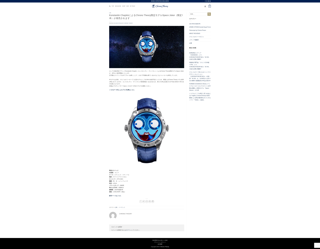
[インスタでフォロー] (206, 1)
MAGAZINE (118, 6)
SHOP (123, 6)
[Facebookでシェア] (140, 201)
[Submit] (209, 14)
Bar (127, 6)
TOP (113, 6)
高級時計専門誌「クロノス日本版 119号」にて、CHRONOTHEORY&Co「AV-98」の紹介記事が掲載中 (199, 65)
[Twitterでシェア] (143, 201)
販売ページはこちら (115, 196)
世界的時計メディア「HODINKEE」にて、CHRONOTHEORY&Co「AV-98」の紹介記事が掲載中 (199, 56)
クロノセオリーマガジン (196, 37)
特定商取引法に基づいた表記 (160, 240)
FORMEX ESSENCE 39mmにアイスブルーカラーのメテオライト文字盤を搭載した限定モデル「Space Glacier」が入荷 (200, 87)
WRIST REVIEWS (194, 33)
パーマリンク (122, 207)
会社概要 (160, 244)
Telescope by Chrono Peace (197, 30)
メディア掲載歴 (194, 40)
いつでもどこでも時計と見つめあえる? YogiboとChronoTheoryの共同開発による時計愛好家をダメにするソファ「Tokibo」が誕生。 (200, 96)
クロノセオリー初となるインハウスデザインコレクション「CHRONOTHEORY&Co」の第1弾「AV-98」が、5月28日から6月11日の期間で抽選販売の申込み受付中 (200, 76)
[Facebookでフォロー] (205, 1)
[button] (205, 6)
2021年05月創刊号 (194, 24)
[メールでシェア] (146, 201)
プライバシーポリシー (160, 242)
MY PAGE (132, 6)
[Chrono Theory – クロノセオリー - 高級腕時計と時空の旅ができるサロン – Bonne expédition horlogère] (160, 6)
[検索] (109, 6)
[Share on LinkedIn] (152, 201)
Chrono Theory (128, 23)
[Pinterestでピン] (149, 201)
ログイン (128, 230)
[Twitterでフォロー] (208, 1)
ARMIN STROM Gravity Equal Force (200, 27)
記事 (110, 13)
